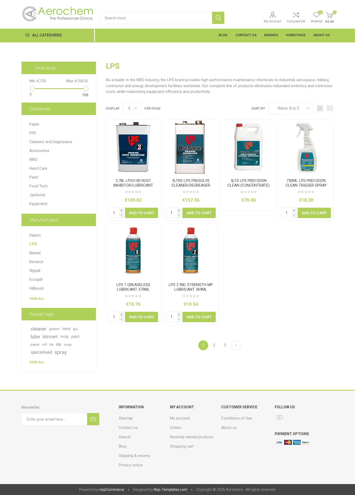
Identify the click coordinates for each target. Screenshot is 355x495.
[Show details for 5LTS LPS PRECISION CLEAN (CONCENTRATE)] (248, 147)
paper (35, 344)
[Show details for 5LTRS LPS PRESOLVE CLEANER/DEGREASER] (190, 147)
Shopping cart (182, 446)
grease (54, 329)
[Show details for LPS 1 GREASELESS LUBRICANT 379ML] (133, 251)
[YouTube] (279, 417)
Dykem (35, 235)
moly (64, 336)
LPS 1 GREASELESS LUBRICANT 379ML (133, 287)
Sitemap (126, 418)
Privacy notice (131, 465)
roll (44, 344)
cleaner (39, 329)
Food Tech (38, 186)
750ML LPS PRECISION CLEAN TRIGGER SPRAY (306, 183)
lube (35, 337)
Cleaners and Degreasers (50, 141)
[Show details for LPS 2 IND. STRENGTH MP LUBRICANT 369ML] (190, 251)
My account (272, 21)
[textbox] (155, 18)
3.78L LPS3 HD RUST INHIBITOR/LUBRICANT (133, 183)
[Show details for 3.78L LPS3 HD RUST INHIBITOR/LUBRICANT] (133, 147)
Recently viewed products (192, 437)
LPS (33, 244)
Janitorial (37, 195)
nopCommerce (112, 489)
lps (75, 329)
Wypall (34, 270)
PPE (32, 133)
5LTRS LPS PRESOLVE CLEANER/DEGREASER (191, 183)
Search (218, 18)
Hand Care (38, 168)
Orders (175, 427)
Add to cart (141, 213)
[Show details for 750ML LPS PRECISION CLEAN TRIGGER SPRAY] (306, 147)
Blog (122, 446)
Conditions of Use (236, 418)
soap (68, 344)
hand (66, 329)
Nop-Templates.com (170, 489)
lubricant (50, 336)
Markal (35, 253)
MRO (33, 159)
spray (61, 352)
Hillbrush (36, 288)
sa (51, 344)
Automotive (39, 150)
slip (58, 344)
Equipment (38, 203)
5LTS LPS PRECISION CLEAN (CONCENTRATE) (248, 183)
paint (75, 336)
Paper (34, 124)
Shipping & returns (134, 455)
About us (229, 427)
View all (36, 299)
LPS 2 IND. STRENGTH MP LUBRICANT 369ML (191, 287)
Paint (33, 177)
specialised (41, 352)
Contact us (128, 427)
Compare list (295, 21)
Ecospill (35, 279)
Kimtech (36, 261)
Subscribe (93, 419)
